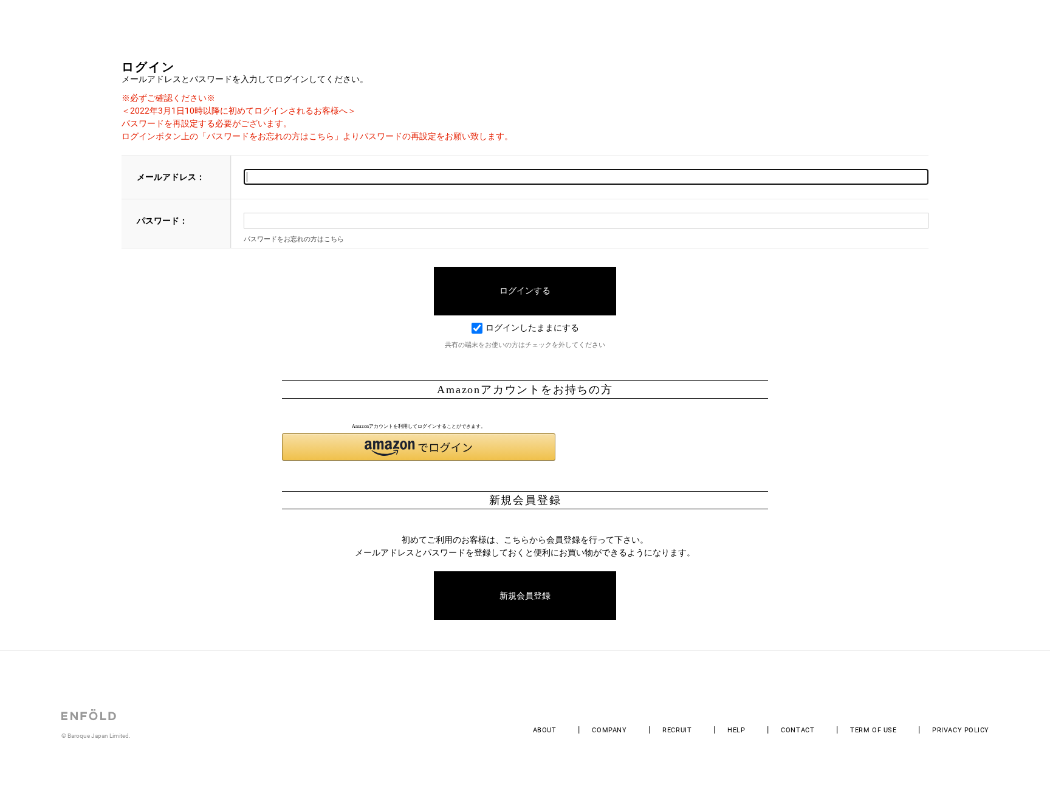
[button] (418, 447)
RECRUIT (676, 730)
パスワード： (162, 220)
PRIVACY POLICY (960, 730)
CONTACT (797, 730)
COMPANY (609, 730)
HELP (736, 730)
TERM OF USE (873, 730)
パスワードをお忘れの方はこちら (294, 239)
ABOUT (545, 730)
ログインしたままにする (532, 327)
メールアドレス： (171, 177)
